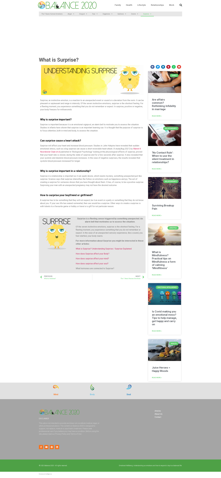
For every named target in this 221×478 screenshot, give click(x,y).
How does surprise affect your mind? (92, 258)
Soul (129, 394)
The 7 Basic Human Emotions (52, 14)
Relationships (157, 5)
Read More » (157, 116)
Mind (56, 394)
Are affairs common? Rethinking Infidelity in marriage (164, 104)
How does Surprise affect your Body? (92, 254)
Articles (158, 411)
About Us (158, 414)
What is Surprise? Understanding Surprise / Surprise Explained (104, 249)
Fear (93, 14)
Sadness (121, 14)
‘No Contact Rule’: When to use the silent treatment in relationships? (163, 157)
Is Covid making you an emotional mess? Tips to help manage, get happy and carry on (164, 318)
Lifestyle (141, 5)
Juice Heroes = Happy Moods (161, 369)
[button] (180, 5)
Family (118, 5)
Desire (133, 14)
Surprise (146, 14)
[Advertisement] (110, 37)
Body (92, 394)
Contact (158, 417)
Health (129, 5)
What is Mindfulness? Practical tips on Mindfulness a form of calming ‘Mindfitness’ (164, 260)
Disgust (82, 14)
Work (171, 5)
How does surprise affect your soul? (92, 263)
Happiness (106, 14)
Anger (70, 14)
